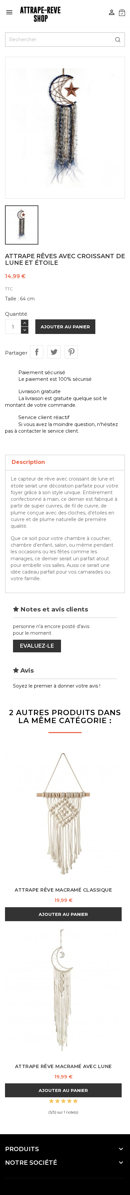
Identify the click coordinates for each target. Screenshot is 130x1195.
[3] (63, 1101)
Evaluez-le (37, 646)
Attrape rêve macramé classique (63, 890)
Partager (36, 352)
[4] (69, 1101)
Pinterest (71, 352)
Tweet (54, 352)
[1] (51, 1101)
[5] (75, 1101)
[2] (57, 1101)
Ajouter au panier (65, 326)
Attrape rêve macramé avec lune (63, 1066)
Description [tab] (28, 462)
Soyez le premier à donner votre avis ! (56, 686)
